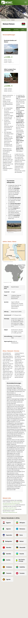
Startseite (3, 20)
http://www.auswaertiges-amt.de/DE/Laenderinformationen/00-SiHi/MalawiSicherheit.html (13, 503)
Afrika (8, 20)
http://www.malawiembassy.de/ (10, 512)
